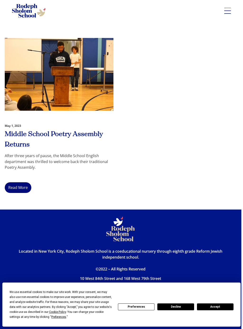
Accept (215, 306)
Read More (18, 187)
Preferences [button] (58, 317)
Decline (176, 306)
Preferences (136, 306)
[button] (227, 11)
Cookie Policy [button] (57, 312)
